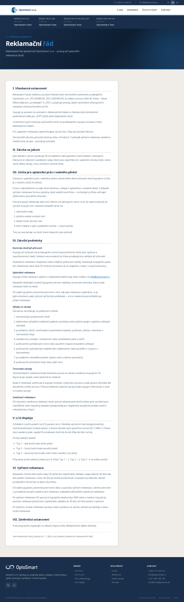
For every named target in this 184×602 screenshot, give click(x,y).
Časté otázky (149, 10)
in (14, 585)
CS (173, 2)
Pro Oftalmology (82, 578)
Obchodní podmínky (147, 598)
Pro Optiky (80, 582)
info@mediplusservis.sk (159, 582)
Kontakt (166, 10)
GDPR (176, 598)
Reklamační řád (165, 598)
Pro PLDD (79, 574)
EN (177, 2)
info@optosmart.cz (150, 2)
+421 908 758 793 (157, 578)
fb (8, 585)
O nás (120, 10)
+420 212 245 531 (124, 2)
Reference (132, 10)
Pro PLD (79, 570)
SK (168, 2)
